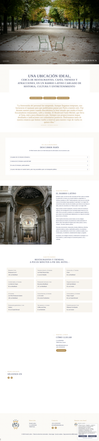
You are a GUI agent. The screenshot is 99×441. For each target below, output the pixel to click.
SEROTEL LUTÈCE (49, 8)
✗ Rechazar (92, 436)
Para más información (87, 438)
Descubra (6, 61)
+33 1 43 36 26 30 (60, 347)
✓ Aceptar (82, 436)
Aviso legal (51, 434)
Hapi (64, 434)
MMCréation (75, 434)
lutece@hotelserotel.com (62, 345)
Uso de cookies (58, 434)
